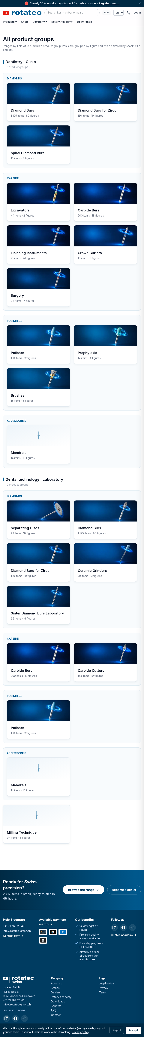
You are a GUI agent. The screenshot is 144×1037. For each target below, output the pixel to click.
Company (39, 21)
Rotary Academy (62, 21)
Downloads (84, 21)
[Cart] (129, 13)
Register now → (109, 3)
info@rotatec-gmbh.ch (17, 930)
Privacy (103, 987)
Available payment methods (52, 922)
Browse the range (81, 890)
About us (56, 983)
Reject (117, 1030)
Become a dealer (124, 890)
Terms (103, 992)
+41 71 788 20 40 (14, 926)
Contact (56, 1015)
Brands (55, 987)
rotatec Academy (122, 935)
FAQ (53, 1010)
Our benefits (84, 920)
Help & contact (14, 920)
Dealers (56, 992)
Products (10, 21)
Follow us (117, 920)
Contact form (11, 935)
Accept (133, 1030)
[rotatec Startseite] (22, 12)
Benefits (56, 1006)
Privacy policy (80, 1032)
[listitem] (114, 927)
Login (137, 12)
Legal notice (106, 983)
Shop (24, 21)
